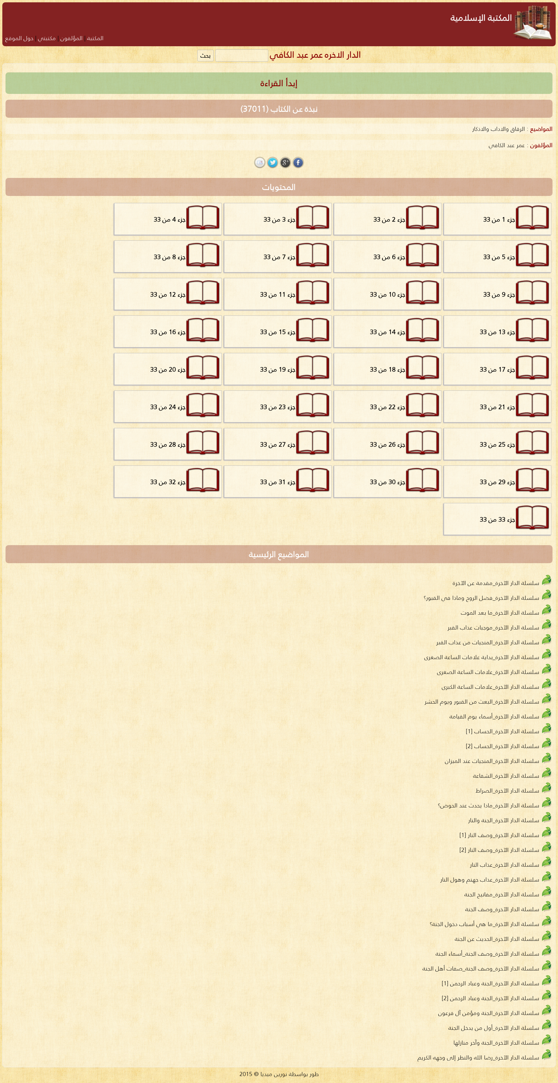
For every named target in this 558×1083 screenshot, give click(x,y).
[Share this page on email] (260, 162)
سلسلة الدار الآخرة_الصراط (507, 790)
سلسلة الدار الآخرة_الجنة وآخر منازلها (496, 1042)
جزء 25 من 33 (497, 444)
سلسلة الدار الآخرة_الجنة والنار (503, 820)
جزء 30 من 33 (387, 482)
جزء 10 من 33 (387, 294)
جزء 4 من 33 (169, 219)
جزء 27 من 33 (277, 444)
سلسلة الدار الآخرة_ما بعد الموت (500, 612)
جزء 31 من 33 (277, 482)
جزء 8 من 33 (169, 257)
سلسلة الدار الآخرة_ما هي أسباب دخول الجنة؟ (484, 923)
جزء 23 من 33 (277, 407)
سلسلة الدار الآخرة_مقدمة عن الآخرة (496, 582)
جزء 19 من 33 (277, 369)
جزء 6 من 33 (389, 257)
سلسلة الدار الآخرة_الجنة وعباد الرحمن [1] (490, 983)
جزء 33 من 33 (497, 519)
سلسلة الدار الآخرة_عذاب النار (504, 864)
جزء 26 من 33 (387, 444)
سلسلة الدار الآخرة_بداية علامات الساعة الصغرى (481, 656)
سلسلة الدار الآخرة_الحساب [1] (502, 731)
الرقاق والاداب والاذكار (498, 128)
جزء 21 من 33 (497, 407)
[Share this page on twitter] (272, 162)
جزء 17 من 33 (497, 369)
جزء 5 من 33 (499, 257)
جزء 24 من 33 (167, 407)
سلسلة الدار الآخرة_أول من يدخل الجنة (493, 1027)
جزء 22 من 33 (387, 407)
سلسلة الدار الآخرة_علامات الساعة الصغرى (488, 671)
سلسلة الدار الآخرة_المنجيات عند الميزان (492, 760)
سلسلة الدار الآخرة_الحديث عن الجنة (497, 938)
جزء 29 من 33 (497, 482)
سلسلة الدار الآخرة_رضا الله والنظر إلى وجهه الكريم (478, 1057)
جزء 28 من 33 (167, 444)
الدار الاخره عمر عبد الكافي (315, 54)
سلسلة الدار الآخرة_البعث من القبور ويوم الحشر (482, 701)
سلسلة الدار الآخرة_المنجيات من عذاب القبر (487, 642)
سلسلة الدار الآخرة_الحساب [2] (502, 745)
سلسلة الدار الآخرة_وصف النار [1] (499, 834)
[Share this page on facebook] (298, 162)
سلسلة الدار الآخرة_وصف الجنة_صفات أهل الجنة (481, 968)
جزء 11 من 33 (277, 294)
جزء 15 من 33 (277, 332)
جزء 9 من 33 (499, 294)
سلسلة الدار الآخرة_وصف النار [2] (499, 849)
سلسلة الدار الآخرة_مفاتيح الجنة (501, 894)
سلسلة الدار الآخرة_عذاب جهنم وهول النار (489, 879)
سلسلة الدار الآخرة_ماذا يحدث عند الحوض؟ (488, 805)
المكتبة (95, 37)
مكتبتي (47, 37)
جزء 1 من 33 (499, 219)
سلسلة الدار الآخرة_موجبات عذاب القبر (493, 627)
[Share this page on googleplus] (285, 162)
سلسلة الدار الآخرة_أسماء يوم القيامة (494, 716)
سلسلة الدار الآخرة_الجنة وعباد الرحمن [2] (490, 997)
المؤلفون (71, 37)
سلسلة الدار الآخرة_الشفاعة (506, 775)
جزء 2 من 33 (389, 219)
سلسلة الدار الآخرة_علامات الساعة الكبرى (490, 686)
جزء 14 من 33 (387, 332)
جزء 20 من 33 (167, 369)
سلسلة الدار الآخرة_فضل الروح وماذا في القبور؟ (481, 597)
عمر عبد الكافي (507, 144)
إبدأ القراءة (279, 83)
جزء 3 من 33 (279, 219)
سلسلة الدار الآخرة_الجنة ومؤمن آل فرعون (488, 1012)
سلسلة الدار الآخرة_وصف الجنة (502, 908)
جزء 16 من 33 (167, 332)
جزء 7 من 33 (279, 257)
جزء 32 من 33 (167, 482)
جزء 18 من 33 (387, 369)
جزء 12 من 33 (167, 294)
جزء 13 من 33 (497, 332)
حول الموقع (19, 37)
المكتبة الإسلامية (481, 17)
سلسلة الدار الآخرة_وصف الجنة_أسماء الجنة (487, 953)
